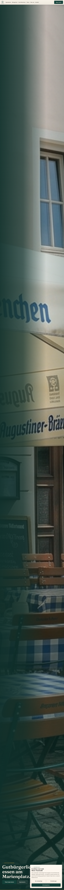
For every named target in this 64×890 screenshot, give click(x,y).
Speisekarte (8, 2)
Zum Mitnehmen (22, 2)
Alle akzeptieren (46, 885)
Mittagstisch (14, 2)
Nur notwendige (38, 881)
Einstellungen (53, 881)
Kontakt (37, 2)
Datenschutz (35, 877)
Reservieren (58, 2)
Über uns (32, 2)
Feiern (28, 2)
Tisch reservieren (9, 882)
